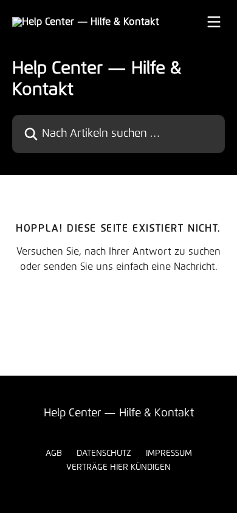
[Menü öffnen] (214, 22)
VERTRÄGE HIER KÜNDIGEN (118, 467)
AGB (54, 453)
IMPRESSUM (169, 453)
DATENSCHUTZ (104, 453)
